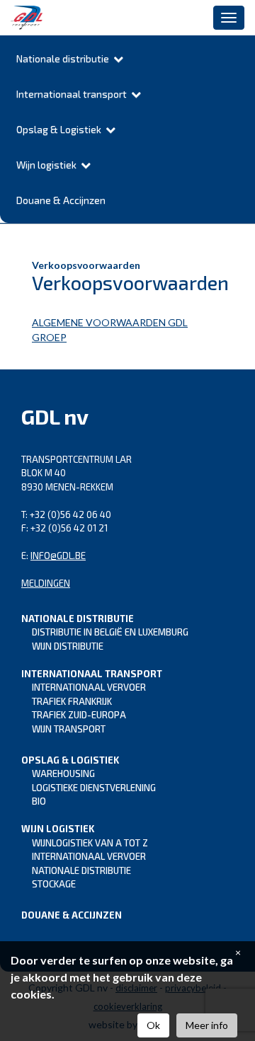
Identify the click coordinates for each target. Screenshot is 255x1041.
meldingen (45, 583)
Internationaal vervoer (89, 687)
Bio (39, 801)
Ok (153, 1025)
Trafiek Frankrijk (72, 701)
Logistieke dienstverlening (94, 787)
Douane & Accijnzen (61, 200)
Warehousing (63, 773)
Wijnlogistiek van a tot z (90, 843)
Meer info (207, 1025)
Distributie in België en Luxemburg (110, 632)
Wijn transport (69, 729)
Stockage (54, 884)
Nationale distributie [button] (64, 58)
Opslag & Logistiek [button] (61, 129)
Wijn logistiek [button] (48, 165)
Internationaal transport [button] (73, 94)
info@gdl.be (58, 555)
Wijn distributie (67, 646)
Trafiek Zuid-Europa (79, 714)
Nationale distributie (81, 870)
